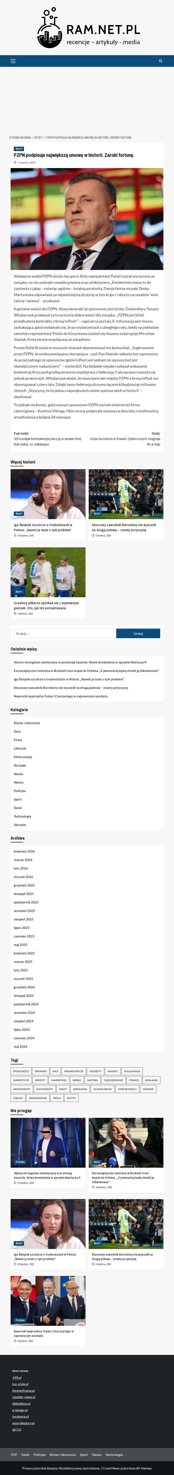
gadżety (95, 1071)
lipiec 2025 (21, 928)
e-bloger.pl (20, 1410)
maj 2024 (20, 1046)
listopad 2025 (24, 894)
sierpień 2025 (24, 919)
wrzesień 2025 (24, 911)
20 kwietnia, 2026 (25, 1183)
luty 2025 (21, 970)
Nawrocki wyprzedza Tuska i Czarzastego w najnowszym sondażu (61, 696)
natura (92, 1080)
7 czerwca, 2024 (26, 162)
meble (77, 1080)
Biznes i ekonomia (27, 723)
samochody (21, 1089)
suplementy (44, 1089)
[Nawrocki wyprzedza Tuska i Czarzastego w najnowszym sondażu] (48, 1301)
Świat (18, 808)
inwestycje (21, 1080)
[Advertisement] (87, 98)
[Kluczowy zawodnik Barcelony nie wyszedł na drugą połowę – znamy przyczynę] (126, 494)
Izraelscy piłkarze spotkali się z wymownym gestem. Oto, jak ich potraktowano (46, 605)
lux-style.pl (20, 1384)
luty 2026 (21, 868)
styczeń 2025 (23, 979)
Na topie (20, 765)
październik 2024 (26, 1004)
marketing (59, 1080)
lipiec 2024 (21, 1029)
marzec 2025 (23, 962)
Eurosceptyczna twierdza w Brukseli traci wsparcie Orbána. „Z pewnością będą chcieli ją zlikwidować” (86, 671)
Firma (18, 740)
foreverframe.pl (23, 1390)
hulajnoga (132, 1071)
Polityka (20, 791)
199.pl (16, 1377)
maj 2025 (20, 945)
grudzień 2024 (24, 987)
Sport (19, 148)
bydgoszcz (21, 1071)
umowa (148, 1089)
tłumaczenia (102, 1089)
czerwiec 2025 (24, 936)
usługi (18, 1098)
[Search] (160, 61)
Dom (17, 731)
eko (55, 1071)
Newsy (19, 782)
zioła (57, 1098)
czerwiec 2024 (24, 1038)
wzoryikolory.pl (23, 1423)
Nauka (18, 774)
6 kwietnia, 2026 (25, 1341)
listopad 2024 (24, 995)
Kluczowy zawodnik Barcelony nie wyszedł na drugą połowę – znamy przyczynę (124, 527)
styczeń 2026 (23, 877)
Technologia (22, 816)
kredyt (40, 1080)
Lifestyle (20, 748)
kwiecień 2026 (24, 851)
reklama (151, 1080)
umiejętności (127, 1089)
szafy (63, 1089)
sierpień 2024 (24, 1021)
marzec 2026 (23, 860)
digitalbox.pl (21, 1403)
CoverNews (111, 1468)
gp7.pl (16, 1429)
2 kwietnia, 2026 (25, 613)
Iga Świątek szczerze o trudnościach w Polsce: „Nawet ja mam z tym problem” (43, 527)
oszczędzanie (113, 1080)
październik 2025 (26, 902)
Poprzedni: (48, 439)
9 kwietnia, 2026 (103, 535)
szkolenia (80, 1089)
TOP (14, 1455)
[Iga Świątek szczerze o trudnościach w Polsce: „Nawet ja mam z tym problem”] (48, 494)
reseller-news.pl (23, 1397)
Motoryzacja (23, 757)
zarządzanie (38, 1098)
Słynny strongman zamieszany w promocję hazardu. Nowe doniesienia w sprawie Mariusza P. (80, 662)
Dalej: (125, 439)
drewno (41, 1071)
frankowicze (73, 1071)
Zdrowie (20, 825)
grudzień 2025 (24, 885)
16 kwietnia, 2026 (25, 535)
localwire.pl (20, 1416)
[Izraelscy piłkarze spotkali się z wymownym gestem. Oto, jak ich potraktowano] (48, 572)
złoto (71, 1098)
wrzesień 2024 (24, 1012)
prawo (134, 1080)
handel (113, 1071)
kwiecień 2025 (24, 953)
